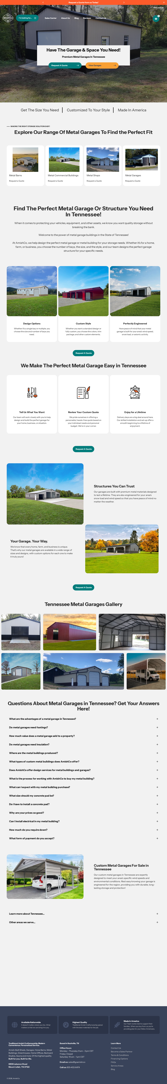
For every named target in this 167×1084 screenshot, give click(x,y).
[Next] (124, 2)
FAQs (113, 1062)
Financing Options (119, 1058)
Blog (113, 1069)
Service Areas (117, 1065)
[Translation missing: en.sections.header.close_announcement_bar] (164, 2)
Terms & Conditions (120, 1055)
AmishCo (16, 1078)
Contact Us (116, 1048)
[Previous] (43, 2)
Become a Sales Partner (121, 1051)
